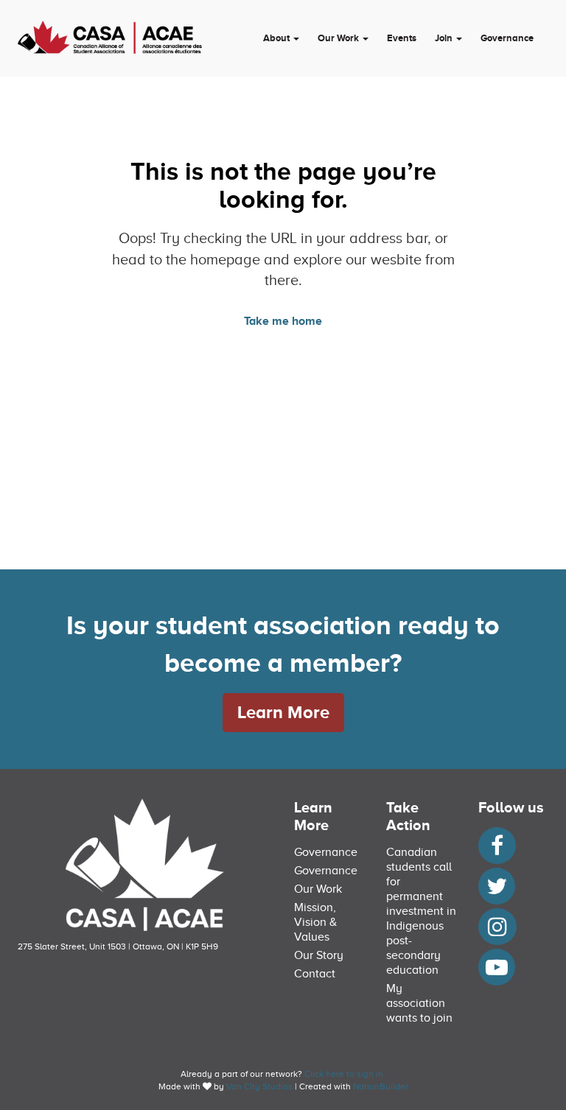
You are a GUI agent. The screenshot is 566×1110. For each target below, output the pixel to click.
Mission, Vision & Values (315, 922)
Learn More (283, 712)
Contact (314, 973)
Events (401, 37)
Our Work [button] (339, 37)
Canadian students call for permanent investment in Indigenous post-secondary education (421, 911)
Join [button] (445, 37)
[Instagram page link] (497, 931)
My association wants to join (419, 1003)
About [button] (277, 37)
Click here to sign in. (344, 1074)
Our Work (318, 889)
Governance (507, 37)
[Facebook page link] (497, 850)
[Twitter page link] (496, 890)
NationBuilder (380, 1086)
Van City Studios (259, 1086)
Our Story (318, 955)
